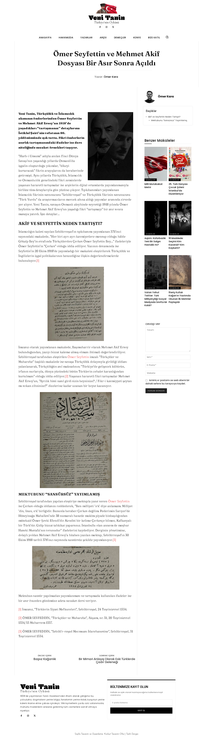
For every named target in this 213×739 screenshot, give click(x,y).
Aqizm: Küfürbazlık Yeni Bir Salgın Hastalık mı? (155, 241)
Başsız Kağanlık (44, 659)
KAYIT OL (141, 710)
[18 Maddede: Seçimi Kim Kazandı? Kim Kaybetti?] (180, 218)
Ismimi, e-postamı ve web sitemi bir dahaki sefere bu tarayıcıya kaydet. (167, 382)
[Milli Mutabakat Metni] (155, 164)
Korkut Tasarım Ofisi (114, 734)
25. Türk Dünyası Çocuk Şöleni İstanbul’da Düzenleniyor (178, 188)
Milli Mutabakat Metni (153, 185)
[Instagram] (106, 27)
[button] (167, 37)
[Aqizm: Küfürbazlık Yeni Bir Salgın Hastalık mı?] (155, 218)
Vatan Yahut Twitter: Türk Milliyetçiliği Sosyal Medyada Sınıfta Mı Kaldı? (155, 299)
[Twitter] (113, 27)
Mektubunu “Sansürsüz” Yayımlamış (169, 120)
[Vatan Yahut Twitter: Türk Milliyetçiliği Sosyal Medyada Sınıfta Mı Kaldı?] (155, 272)
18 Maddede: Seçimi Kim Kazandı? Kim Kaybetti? (176, 243)
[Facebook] (100, 27)
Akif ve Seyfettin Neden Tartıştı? (164, 116)
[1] (37, 260)
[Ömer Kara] (150, 96)
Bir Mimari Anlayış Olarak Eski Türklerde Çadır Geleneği (107, 661)
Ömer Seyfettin (78, 357)
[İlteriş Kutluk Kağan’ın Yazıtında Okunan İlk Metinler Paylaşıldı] (180, 272)
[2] (67, 376)
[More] (141, 647)
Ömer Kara (111, 77)
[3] (114, 540)
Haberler (174, 180)
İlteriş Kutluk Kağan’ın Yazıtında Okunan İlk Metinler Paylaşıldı (180, 297)
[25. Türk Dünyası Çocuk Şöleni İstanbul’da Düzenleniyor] (180, 164)
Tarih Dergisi (132, 734)
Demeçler (150, 180)
